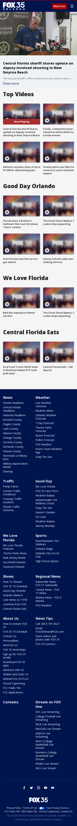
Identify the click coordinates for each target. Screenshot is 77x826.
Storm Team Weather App (49, 450)
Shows (8, 576)
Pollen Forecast (45, 440)
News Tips (44, 618)
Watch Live (59, 6)
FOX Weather (44, 444)
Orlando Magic (44, 548)
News (7, 397)
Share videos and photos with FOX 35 (47, 637)
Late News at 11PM (15, 599)
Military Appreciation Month (15, 465)
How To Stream (12, 581)
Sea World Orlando (14, 562)
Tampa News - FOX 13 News (47, 591)
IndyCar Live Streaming (43, 734)
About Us (11, 618)
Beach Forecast (45, 435)
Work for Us (10, 645)
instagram (38, 788)
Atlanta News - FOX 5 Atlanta (48, 599)
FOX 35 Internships (14, 649)
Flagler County (11, 424)
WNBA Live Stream (47, 763)
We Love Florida (45, 486)
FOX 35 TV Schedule (15, 586)
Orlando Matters (13, 595)
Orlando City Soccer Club (47, 554)
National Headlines (14, 415)
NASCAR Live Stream (48, 729)
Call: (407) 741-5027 (47, 624)
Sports (41, 535)
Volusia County (12, 451)
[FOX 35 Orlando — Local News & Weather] (14, 6)
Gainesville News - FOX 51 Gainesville (47, 583)
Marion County (12, 433)
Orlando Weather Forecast (46, 416)
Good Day (44, 481)
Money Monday (45, 526)
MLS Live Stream (46, 768)
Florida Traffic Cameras (11, 508)
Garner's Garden (45, 512)
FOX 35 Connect (45, 644)
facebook (24, 788)
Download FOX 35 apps (14, 663)
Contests (10, 702)
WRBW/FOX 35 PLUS (15, 679)
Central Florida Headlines (12, 408)
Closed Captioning (14, 683)
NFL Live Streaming (47, 712)
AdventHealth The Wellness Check (46, 501)
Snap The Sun (44, 457)
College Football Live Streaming (48, 718)
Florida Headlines (13, 403)
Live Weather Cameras (43, 404)
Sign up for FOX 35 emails (14, 655)
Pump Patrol (10, 486)
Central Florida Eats (15, 608)
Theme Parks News (15, 553)
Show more (11, 83)
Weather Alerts (44, 410)
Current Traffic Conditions (12, 492)
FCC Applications (13, 692)
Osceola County (12, 442)
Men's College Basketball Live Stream (45, 744)
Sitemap (8, 471)
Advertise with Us (13, 670)
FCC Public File (12, 688)
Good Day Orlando (14, 590)
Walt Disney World (14, 557)
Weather (43, 397)
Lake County (10, 428)
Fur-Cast (41, 517)
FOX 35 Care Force (47, 491)
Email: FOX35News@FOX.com (50, 629)
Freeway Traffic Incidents (12, 500)
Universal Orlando (13, 566)
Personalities (11, 640)
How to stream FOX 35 (15, 625)
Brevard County (12, 419)
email (53, 788)
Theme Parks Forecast (44, 429)
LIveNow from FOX (14, 604)
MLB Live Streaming (48, 724)
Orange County (12, 437)
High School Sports (47, 561)
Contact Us (9, 636)
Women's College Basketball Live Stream (46, 756)
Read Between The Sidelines (47, 542)
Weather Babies (45, 495)
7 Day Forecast (45, 423)
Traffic (8, 481)
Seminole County (13, 446)
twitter (31, 788)
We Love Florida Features (13, 547)
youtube (46, 788)
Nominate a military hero (15, 457)
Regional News (48, 576)
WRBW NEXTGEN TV (15, 674)
